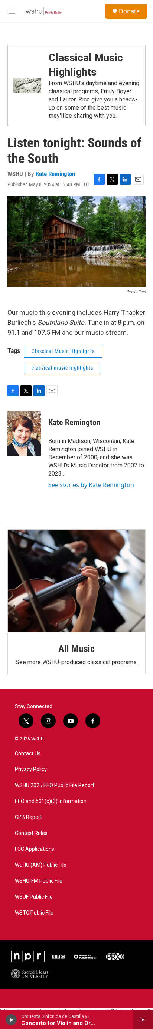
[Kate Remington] (24, 433)
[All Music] (76, 581)
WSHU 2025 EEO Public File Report (54, 785)
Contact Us (27, 753)
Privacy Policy (31, 769)
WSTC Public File (34, 913)
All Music (76, 648)
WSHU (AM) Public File (40, 865)
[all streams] (143, 1019)
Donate (129, 11)
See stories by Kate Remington (91, 485)
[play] (11, 1019)
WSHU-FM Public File (38, 881)
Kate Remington (55, 173)
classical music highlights (62, 368)
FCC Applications (34, 849)
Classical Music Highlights (63, 351)
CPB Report (28, 817)
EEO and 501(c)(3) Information (51, 801)
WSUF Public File (34, 897)
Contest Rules (31, 833)
